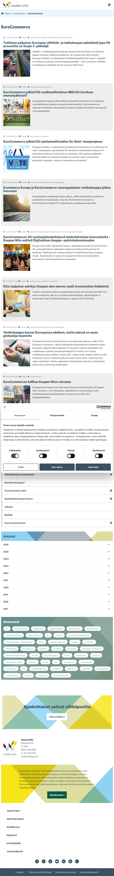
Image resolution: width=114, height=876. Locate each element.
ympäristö (42, 675)
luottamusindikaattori (15, 655)
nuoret (67, 655)
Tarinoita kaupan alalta (15, 490)
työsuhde (86, 668)
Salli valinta (57, 467)
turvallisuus (69, 662)
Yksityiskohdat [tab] (57, 415)
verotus (28, 675)
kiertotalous (11, 648)
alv (7, 628)
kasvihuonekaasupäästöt (38, 37)
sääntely (32, 662)
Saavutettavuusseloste (65, 872)
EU (51, 87)
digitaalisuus (74, 628)
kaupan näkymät (57, 642)
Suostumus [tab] (19, 415)
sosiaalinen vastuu (14, 662)
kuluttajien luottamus (91, 648)
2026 (5, 544)
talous (45, 662)
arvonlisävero (20, 628)
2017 (5, 609)
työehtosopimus (38, 668)
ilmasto (59, 635)
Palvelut (12, 835)
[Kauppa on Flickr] (77, 861)
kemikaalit (89, 642)
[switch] (43, 456)
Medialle (8, 515)
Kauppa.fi (19, 872)
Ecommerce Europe (37, 182)
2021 (5, 580)
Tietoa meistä (15, 851)
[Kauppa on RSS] (70, 861)
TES (56, 662)
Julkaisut (8, 506)
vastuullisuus (102, 668)
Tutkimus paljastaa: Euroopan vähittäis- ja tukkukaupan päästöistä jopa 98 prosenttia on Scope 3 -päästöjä (56, 44)
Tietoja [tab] (94, 415)
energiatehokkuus (14, 635)
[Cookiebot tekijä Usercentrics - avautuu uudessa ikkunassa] (98, 407)
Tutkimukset (86, 662)
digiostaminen (56, 628)
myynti (34, 655)
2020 (6, 587)
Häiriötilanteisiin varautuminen (19, 474)
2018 (5, 601)
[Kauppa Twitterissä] (44, 861)
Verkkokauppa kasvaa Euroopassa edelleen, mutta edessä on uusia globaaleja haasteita (50, 334)
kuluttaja (57, 648)
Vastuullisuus (15, 819)
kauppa (74, 642)
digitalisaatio (60, 327)
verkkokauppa (12, 675)
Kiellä (20, 467)
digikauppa (60, 182)
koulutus (43, 648)
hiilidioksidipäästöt (54, 37)
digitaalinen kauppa (75, 232)
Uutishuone (14, 843)
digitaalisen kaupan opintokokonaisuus (43, 232)
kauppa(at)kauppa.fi (89, 872)
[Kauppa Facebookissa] (37, 861)
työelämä (56, 668)
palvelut (96, 655)
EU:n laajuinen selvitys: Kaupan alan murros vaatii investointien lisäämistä (56, 286)
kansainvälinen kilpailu (79, 635)
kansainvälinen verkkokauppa (19, 642)
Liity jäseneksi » (57, 795)
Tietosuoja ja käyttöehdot (40, 872)
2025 (5, 551)
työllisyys (71, 668)
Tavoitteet (13, 811)
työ (23, 668)
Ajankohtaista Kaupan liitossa (18, 498)
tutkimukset (11, 668)
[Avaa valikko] (109, 4)
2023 (5, 566)
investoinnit (45, 281)
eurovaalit (45, 87)
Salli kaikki (93, 467)
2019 (5, 594)
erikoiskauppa (34, 635)
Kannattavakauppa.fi (14, 482)
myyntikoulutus (51, 655)
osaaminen (54, 281)
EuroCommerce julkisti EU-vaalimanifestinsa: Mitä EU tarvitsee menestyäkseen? (48, 93)
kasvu (41, 642)
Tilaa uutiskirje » (57, 716)
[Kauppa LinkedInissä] (64, 861)
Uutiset (24, 37)
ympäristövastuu (61, 675)
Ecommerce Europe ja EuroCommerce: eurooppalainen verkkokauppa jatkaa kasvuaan (57, 189)
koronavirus (28, 648)
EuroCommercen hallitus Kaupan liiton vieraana (37, 382)
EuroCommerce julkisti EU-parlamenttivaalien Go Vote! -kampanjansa (52, 141)
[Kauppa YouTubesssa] (57, 861)
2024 (6, 559)
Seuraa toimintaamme (14, 523)
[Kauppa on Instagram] (50, 861)
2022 (5, 573)
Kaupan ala (13, 827)
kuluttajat (71, 648)
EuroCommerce (67, 37)
